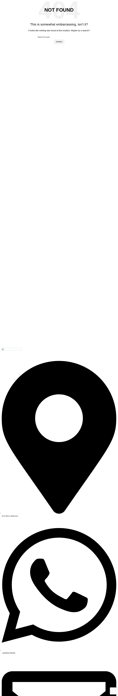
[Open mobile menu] (53, 2)
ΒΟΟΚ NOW (61, 2)
